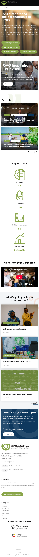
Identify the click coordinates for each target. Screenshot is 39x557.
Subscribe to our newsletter (12, 494)
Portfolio (4, 506)
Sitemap (18, 549)
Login (19, 552)
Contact (4, 518)
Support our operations (11, 47)
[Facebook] (2, 475)
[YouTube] (9, 475)
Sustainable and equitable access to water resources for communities (19, 138)
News (3, 516)
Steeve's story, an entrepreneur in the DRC (19, 352)
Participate (5, 510)
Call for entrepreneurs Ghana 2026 (19, 320)
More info (8, 84)
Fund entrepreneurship (11, 43)
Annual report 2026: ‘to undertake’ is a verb (19, 385)
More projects (33, 152)
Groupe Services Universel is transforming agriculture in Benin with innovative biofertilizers (19, 114)
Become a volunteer (10, 51)
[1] (2, 7)
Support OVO (5, 508)
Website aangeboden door (19, 555)
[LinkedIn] (6, 475)
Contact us (8, 434)
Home (9, 3)
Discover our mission (28, 51)
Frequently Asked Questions (14, 430)
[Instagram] (4, 475)
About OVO (5, 513)
